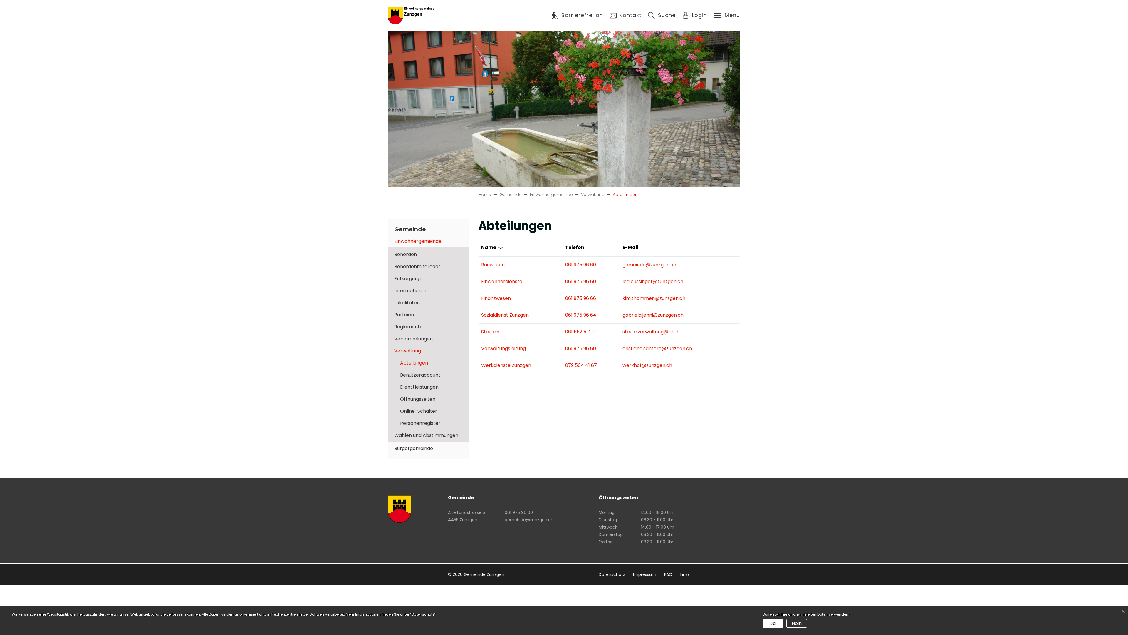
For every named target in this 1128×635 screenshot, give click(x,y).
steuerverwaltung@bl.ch (650, 331)
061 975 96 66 (580, 298)
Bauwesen (493, 264)
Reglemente (408, 326)
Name (488, 247)
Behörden (405, 254)
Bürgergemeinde (413, 448)
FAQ (668, 574)
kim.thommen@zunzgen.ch (653, 298)
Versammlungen (413, 338)
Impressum (644, 574)
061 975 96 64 (580, 315)
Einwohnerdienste (501, 281)
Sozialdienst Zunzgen (505, 315)
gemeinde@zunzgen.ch (649, 264)
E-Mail (630, 247)
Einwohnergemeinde (418, 241)
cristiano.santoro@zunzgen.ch (657, 348)
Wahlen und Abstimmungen (426, 435)
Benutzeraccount (420, 375)
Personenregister (420, 423)
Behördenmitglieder (417, 266)
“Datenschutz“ (423, 614)
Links (685, 574)
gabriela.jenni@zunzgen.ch (653, 315)
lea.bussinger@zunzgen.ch (652, 281)
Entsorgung (407, 278)
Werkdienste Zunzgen (506, 365)
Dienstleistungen (419, 387)
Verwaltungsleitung (503, 348)
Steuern (490, 331)
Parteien (404, 314)
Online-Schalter (418, 411)
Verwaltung (407, 350)
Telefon (574, 247)
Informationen (410, 290)
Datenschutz (612, 574)
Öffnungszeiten (417, 399)
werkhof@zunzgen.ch (647, 365)
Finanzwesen (496, 298)
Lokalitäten (407, 302)
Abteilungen (418, 364)
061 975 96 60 (580, 264)
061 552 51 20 (580, 331)
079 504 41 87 (581, 365)
